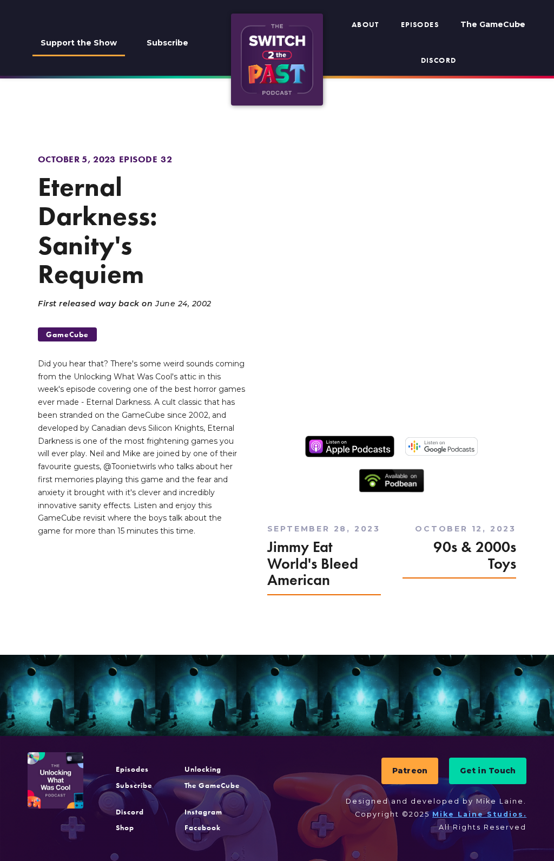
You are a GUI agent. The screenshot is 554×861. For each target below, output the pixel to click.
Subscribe (167, 43)
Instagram (203, 812)
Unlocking (202, 769)
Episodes (420, 24)
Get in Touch (488, 770)
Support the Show (79, 43)
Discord (439, 60)
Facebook (202, 827)
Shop (125, 827)
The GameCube (212, 785)
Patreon (410, 770)
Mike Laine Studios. (479, 814)
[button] (493, 24)
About (365, 24)
